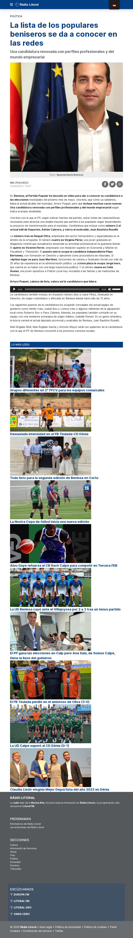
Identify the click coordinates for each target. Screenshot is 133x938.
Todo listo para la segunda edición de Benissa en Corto (54, 478)
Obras (13, 851)
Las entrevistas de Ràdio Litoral (27, 827)
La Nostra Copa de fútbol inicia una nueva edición (49, 522)
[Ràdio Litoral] (31, 4)
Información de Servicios (23, 848)
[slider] (116, 289)
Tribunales (15, 868)
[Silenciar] (109, 289)
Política (14, 858)
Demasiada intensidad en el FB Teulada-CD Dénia (49, 434)
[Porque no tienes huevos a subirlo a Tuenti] (112, 184)
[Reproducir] (14, 289)
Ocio (12, 855)
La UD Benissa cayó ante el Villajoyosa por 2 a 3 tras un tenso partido (65, 609)
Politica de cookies (95, 927)
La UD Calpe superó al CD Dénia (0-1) (39, 746)
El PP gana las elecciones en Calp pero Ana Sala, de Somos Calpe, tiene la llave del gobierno (62, 655)
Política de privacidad (68, 927)
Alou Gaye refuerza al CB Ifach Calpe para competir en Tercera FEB (63, 565)
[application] (66, 289)
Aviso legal (45, 927)
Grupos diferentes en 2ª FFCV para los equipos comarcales (57, 390)
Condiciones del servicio (37, 930)
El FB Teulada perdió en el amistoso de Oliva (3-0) (50, 702)
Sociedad (15, 862)
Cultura (14, 845)
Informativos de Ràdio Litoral (25, 823)
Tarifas (59, 930)
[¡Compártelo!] (105, 184)
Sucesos (14, 865)
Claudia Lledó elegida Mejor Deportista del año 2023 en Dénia (59, 789)
